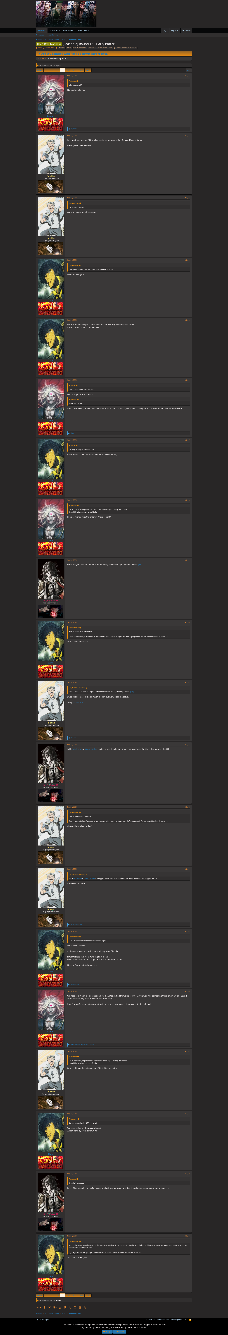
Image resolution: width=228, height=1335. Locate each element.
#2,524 (187, 260)
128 (67, 70)
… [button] (48, 70)
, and (82, 1044)
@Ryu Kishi (78, 702)
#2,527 (187, 440)
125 (52, 70)
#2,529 (187, 560)
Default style (43, 1319)
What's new (68, 30)
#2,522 (187, 136)
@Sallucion (77, 749)
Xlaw (50, 300)
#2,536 (187, 991)
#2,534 (187, 869)
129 (72, 70)
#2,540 (187, 1236)
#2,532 (187, 745)
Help (185, 1319)
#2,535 (187, 931)
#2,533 (187, 807)
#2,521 (187, 76)
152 (81, 70)
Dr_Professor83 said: (77, 688)
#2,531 (187, 682)
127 (62, 70)
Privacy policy (176, 1319)
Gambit (50, 116)
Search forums (52, 35)
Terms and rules (163, 1319)
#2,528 (187, 500)
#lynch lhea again (79, 48)
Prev (40, 70)
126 (57, 70)
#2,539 (187, 1173)
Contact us (150, 1319)
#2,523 (187, 198)
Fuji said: (72, 81)
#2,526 (187, 380)
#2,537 (187, 1051)
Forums (42, 30)
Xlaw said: (73, 399)
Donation (53, 30)
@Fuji (139, 564)
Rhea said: (73, 1119)
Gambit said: (74, 203)
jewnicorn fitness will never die (125, 48)
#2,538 (187, 1113)
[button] (59, 30)
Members (82, 30)
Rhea (40, 48)
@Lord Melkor (90, 749)
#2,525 (187, 320)
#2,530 (187, 622)
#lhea (69, 48)
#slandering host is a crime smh (100, 48)
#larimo (62, 48)
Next (87, 70)
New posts (40, 35)
